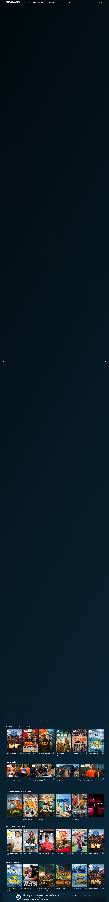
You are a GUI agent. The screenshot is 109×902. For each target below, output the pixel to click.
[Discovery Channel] (14, 2)
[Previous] (3, 361)
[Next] (106, 361)
